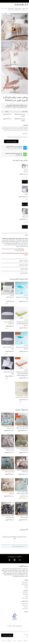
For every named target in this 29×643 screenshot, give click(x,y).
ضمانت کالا (25, 594)
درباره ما (26, 587)
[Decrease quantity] (26, 141)
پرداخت (26, 596)
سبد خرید (26, 607)
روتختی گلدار (10, 8)
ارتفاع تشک (25, 132)
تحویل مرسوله (25, 598)
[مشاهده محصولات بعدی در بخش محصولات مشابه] (2, 410)
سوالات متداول (24, 584)
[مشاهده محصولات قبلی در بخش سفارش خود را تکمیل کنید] (6, 160)
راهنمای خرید (25, 593)
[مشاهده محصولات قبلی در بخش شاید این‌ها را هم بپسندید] (6, 279)
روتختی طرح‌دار (18, 8)
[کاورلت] (21, 5)
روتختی (23, 8)
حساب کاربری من (24, 603)
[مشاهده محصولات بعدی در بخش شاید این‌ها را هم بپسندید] (2, 279)
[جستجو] (2, 4)
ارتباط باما (26, 586)
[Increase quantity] (21, 141)
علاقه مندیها (25, 608)
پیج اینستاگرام (25, 582)
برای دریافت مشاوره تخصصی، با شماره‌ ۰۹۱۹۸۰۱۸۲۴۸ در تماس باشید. (13, 1)
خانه (27, 8)
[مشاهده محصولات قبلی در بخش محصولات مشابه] (6, 410)
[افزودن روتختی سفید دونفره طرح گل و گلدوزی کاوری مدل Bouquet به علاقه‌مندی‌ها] (2, 141)
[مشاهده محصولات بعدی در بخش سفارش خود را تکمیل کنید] (2, 160)
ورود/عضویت (25, 605)
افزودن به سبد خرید (11, 141)
